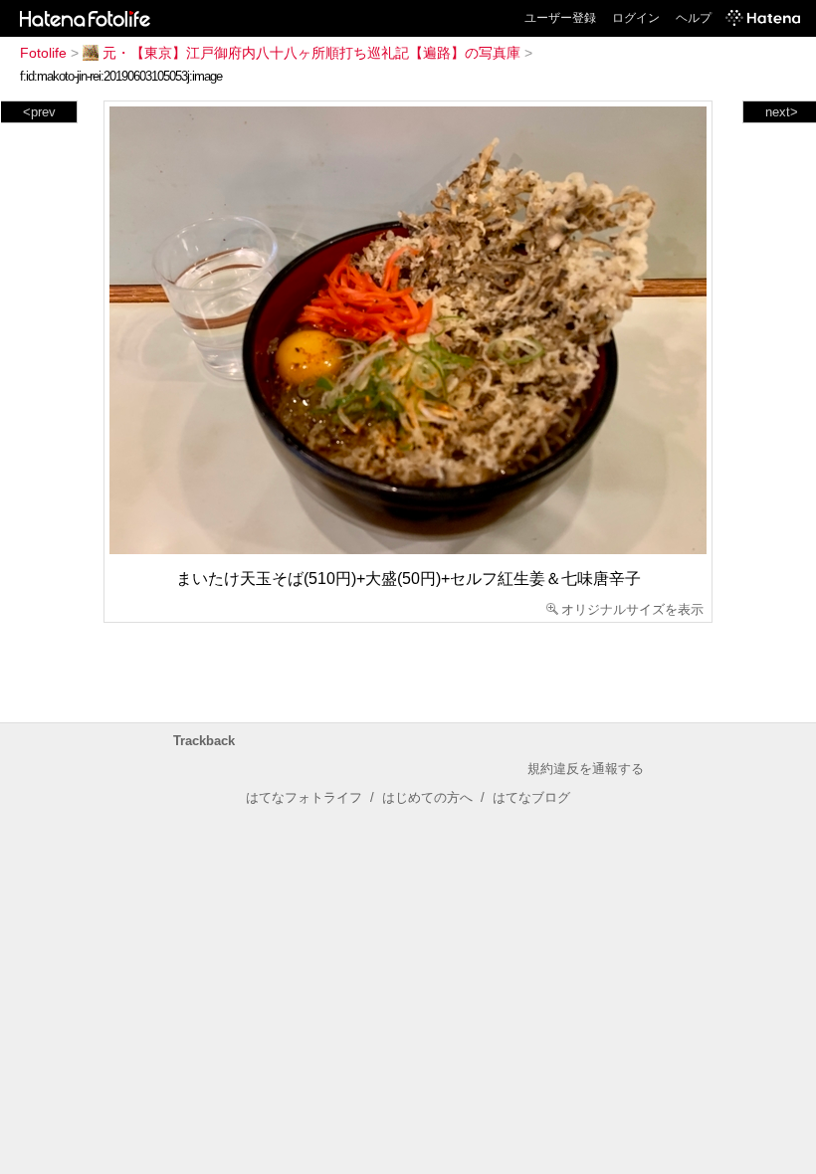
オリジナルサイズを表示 (632, 609)
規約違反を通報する (585, 768)
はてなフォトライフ (304, 797)
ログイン (636, 18)
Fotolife (43, 53)
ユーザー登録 (560, 18)
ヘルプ (694, 18)
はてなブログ (531, 797)
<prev (39, 111)
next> (781, 111)
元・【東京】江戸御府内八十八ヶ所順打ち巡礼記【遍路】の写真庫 (311, 53)
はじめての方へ (427, 797)
